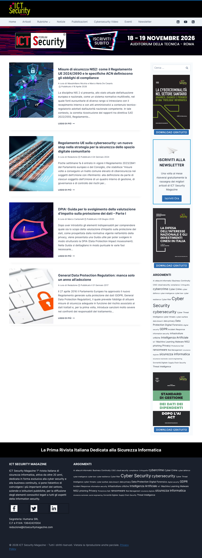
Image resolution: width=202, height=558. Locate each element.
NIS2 (187, 341)
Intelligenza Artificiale (174, 337)
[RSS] (193, 22)
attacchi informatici (163, 281)
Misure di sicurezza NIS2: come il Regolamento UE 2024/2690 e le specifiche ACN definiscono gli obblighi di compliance (95, 73)
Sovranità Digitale (160, 363)
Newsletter (144, 21)
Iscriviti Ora (172, 198)
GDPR (163, 329)
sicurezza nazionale (160, 359)
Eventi (128, 21)
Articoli (26, 21)
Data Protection (140, 481)
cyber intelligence (167, 293)
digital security (173, 482)
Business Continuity (181, 281)
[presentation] (31, 90)
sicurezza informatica (174, 354)
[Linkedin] (178, 22)
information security (161, 334)
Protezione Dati (177, 346)
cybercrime (160, 289)
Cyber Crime (175, 289)
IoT (154, 342)
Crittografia (185, 285)
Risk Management (175, 350)
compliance (175, 285)
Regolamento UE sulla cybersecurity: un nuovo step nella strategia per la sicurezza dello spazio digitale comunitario (96, 147)
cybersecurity (164, 312)
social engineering (175, 359)
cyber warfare (182, 317)
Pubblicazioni (80, 21)
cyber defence (184, 470)
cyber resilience (103, 477)
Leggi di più (66, 123)
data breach (158, 321)
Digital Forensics (174, 324)
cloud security (164, 285)
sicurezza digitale (148, 491)
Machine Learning (165, 341)
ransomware (160, 349)
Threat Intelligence (162, 366)
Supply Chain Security (177, 363)
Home (12, 21)
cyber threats (170, 317)
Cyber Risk (166, 299)
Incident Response (176, 329)
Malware (179, 341)
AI (154, 281)
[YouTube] (185, 22)
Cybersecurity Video (106, 21)
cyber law (179, 293)
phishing (157, 345)
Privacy (166, 345)
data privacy (169, 321)
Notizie (61, 21)
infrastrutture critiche (118, 486)
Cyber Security (136, 475)
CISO (155, 285)
